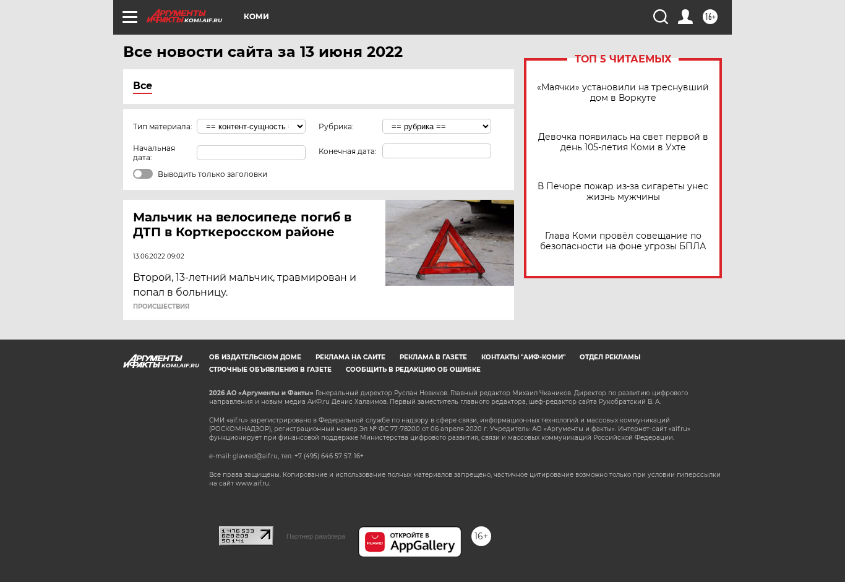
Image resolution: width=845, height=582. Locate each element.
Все (142, 86)
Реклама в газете (433, 357)
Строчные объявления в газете (270, 370)
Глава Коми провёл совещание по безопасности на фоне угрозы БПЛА (623, 241)
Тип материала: (162, 126)
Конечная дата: (348, 151)
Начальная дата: (154, 152)
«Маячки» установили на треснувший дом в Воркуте (623, 92)
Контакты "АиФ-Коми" (523, 357)
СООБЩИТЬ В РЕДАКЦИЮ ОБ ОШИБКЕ (413, 370)
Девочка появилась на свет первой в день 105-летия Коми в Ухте (623, 142)
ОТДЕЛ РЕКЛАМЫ (610, 357)
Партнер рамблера (315, 536)
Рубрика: (336, 126)
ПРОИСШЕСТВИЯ (161, 307)
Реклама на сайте (350, 357)
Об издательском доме (255, 357)
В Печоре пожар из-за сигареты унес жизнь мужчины (623, 191)
